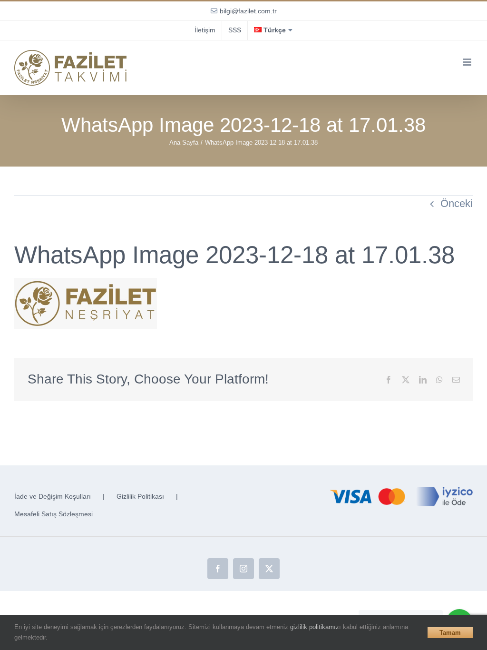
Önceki (456, 203)
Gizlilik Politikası (140, 496)
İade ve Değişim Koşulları (52, 496)
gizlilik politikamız (314, 626)
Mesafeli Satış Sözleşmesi (53, 514)
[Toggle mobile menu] (468, 62)
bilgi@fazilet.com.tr (248, 11)
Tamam (450, 632)
